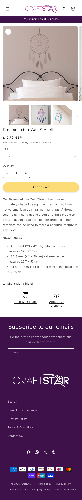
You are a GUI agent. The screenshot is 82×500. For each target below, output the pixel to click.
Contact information (65, 489)
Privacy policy (63, 483)
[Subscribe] (70, 352)
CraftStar (26, 483)
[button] (7, 9)
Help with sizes (25, 302)
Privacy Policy (17, 418)
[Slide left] (4, 115)
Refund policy (43, 483)
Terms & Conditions (21, 427)
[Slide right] (78, 115)
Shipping (23, 142)
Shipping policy (41, 489)
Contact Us (15, 435)
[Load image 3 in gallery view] (62, 115)
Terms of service (19, 489)
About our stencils (56, 303)
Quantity (8, 165)
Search (12, 401)
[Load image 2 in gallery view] (41, 115)
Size (5, 148)
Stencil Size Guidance (22, 410)
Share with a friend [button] (20, 283)
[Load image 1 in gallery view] (19, 115)
